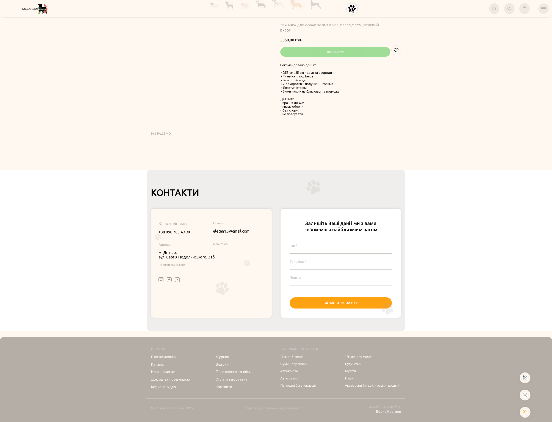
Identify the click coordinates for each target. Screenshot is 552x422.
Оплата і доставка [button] (231, 379)
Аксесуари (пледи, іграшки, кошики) (373, 385)
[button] (352, 9)
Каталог (158, 364)
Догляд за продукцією (170, 379)
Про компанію (163, 357)
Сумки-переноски (294, 364)
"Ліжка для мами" (359, 357)
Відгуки (222, 364)
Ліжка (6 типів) (291, 357)
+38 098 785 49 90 (174, 232)
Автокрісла (289, 371)
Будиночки (353, 364)
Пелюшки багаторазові (298, 385)
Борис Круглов (388, 411)
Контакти (224, 387)
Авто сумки (289, 378)
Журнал (222, 357)
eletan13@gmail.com (231, 231)
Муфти (350, 371)
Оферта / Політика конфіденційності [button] (274, 408)
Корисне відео (163, 387)
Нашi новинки (163, 372)
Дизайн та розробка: (385, 406)
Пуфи (349, 378)
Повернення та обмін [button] (234, 372)
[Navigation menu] (543, 8)
